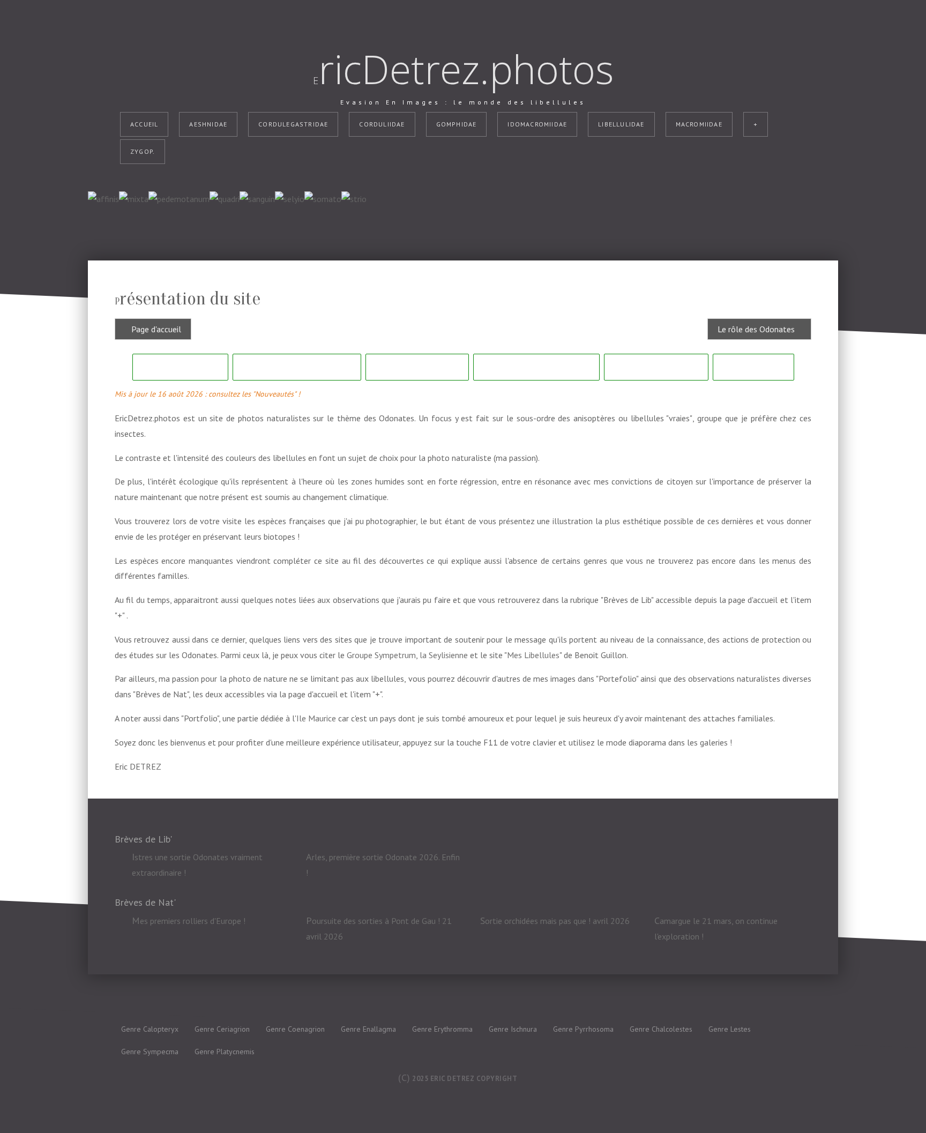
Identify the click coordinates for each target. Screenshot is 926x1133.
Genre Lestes (729, 1029)
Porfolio (753, 367)
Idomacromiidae (537, 124)
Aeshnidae (208, 124)
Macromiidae (699, 124)
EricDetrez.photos (463, 69)
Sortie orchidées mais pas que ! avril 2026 (555, 920)
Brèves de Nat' (656, 367)
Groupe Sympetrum (381, 655)
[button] (901, 1108)
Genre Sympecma (149, 1051)
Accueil (144, 124)
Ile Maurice (316, 718)
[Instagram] (473, 151)
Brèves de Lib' (417, 367)
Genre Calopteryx (149, 1029)
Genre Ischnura (513, 1029)
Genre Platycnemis (225, 1051)
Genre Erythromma (442, 1029)
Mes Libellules (533, 655)
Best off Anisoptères (536, 367)
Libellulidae (621, 124)
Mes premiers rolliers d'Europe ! (188, 920)
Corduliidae (382, 124)
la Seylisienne (444, 655)
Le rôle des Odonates (297, 367)
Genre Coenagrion (295, 1029)
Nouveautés (180, 367)
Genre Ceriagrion (222, 1029)
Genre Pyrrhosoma (583, 1029)
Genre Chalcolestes (661, 1029)
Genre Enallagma (368, 1029)
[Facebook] (453, 151)
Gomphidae (456, 124)
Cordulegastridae (293, 124)
